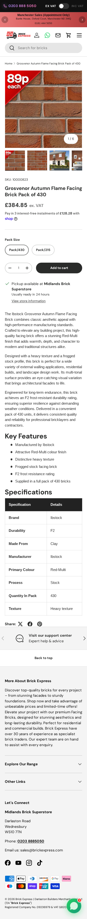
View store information (29, 301)
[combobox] (43, 48)
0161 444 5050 (43, 23)
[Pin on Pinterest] (39, 624)
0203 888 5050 (22, 6)
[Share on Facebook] (30, 624)
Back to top (44, 658)
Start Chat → (41, 890)
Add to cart (59, 268)
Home (8, 63)
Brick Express (23, 899)
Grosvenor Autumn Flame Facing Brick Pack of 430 (48, 63)
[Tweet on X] (20, 624)
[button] (68, 35)
